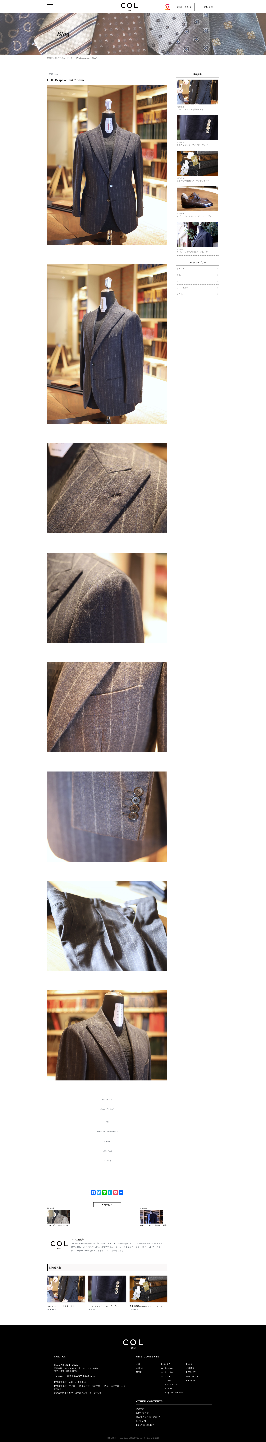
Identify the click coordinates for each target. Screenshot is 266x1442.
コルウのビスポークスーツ (148, 1417)
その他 (179, 294)
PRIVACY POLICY (145, 1425)
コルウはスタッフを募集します (190, 108)
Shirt (167, 1376)
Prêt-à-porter (171, 1384)
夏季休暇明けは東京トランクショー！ (193, 179)
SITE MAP (141, 1421)
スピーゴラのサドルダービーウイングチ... (195, 215)
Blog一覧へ (107, 1205)
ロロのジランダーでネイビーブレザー (193, 144)
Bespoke (169, 1368)
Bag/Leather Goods (174, 1393)
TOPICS (190, 1368)
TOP (138, 1364)
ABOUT (140, 1368)
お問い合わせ (184, 7)
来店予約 (208, 7)
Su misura (170, 1372)
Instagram (190, 1380)
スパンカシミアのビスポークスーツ (192, 250)
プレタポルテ (182, 288)
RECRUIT (191, 1372)
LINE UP (165, 1364)
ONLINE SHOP (193, 1376)
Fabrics (168, 1388)
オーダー (180, 269)
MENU (139, 1372)
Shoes (168, 1380)
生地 (179, 275)
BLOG (189, 1364)
